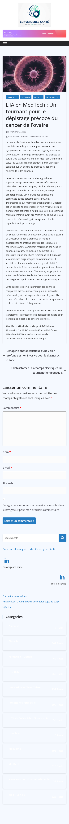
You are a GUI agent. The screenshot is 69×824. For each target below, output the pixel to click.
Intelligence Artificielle (22, 702)
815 (57, 765)
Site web (8, 483)
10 (58, 735)
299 (57, 704)
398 (57, 750)
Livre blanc (15, 733)
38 (58, 781)
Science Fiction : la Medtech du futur (31, 779)
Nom (7, 452)
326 (57, 796)
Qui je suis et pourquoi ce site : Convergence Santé (29, 549)
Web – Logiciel (52, 97)
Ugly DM (7, 606)
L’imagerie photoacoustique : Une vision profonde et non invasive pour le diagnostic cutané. (33, 355)
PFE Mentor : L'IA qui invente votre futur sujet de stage (31, 601)
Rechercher (62, 537)
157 (57, 689)
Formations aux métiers (15, 596)
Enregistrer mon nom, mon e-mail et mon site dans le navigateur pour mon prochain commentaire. (33, 507)
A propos (14, 625)
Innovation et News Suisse (25, 687)
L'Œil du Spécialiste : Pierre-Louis (28, 717)
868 (57, 673)
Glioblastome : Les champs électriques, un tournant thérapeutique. (37, 370)
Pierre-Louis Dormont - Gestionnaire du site (28, 136)
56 (58, 719)
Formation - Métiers (21, 656)
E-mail (7, 467)
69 (58, 658)
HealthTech (12, 97)
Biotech (13, 641)
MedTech (38, 97)
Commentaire (12, 408)
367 (57, 643)
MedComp (26, 97)
